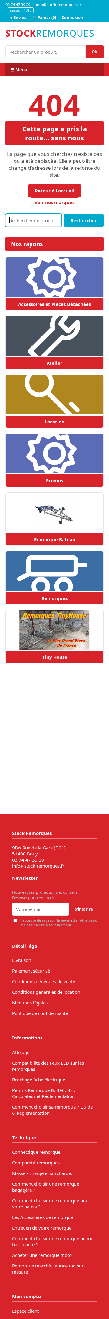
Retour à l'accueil (54, 191)
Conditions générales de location (46, 992)
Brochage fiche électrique (38, 1079)
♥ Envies (18, 17)
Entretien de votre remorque (41, 1228)
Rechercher (84, 220)
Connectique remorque (36, 1152)
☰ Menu (18, 69)
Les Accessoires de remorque (42, 1217)
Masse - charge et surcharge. (42, 1173)
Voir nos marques (54, 202)
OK (94, 52)
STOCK (49, 33)
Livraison (21, 960)
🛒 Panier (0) (44, 17)
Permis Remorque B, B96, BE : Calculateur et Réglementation (43, 1093)
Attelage (20, 1052)
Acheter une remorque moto (42, 1255)
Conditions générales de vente (43, 981)
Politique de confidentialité (40, 1013)
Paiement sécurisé (31, 971)
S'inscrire (84, 909)
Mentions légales (30, 1002)
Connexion (72, 17)
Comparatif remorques (36, 1163)
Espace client (25, 1311)
